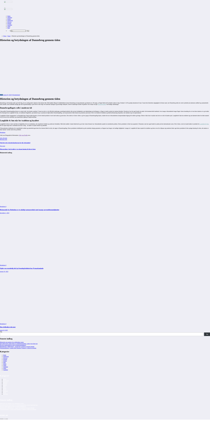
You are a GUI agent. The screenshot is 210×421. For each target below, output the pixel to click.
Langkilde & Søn (204, 124)
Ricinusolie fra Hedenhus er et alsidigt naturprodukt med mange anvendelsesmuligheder (29, 210)
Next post (2, 146)
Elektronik (10, 20)
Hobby (9, 19)
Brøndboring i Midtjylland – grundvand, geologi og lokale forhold (17, 346)
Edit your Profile (23, 135)
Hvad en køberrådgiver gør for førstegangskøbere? (13, 345)
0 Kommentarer (16, 95)
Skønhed (9, 17)
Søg (1, 331)
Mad (8, 28)
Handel (9, 23)
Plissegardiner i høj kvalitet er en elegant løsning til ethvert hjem (18, 149)
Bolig (4, 355)
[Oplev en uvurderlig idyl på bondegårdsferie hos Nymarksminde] (105, 262)
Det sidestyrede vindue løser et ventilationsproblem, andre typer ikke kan (19, 343)
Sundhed (9, 25)
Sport (4, 368)
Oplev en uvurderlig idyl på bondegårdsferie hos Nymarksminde (21, 268)
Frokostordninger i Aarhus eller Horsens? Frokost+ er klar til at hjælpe (18, 348)
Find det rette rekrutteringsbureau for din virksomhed (15, 143)
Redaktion (2, 132)
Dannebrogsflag (102, 104)
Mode (8, 16)
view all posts (3, 138)
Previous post (3, 139)
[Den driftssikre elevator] (105, 321)
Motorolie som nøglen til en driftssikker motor (12, 342)
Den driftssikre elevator (8, 327)
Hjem (4, 36)
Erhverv (9, 22)
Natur (8, 26)
